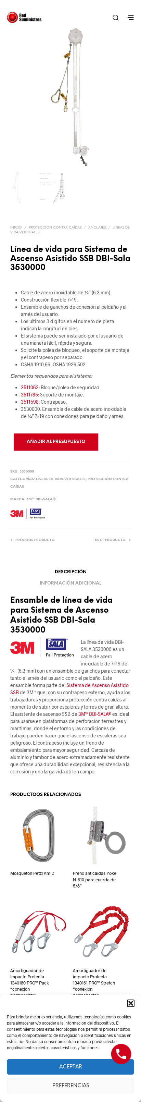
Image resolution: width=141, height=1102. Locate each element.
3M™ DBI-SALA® (41, 499)
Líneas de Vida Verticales (61, 479)
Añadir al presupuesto (56, 442)
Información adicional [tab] (70, 583)
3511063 (30, 387)
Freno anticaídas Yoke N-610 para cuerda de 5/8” (94, 879)
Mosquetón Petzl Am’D (32, 873)
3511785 (29, 394)
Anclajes (97, 228)
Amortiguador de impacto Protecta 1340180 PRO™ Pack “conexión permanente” (29, 983)
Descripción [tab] (71, 572)
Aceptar (70, 1067)
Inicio (16, 228)
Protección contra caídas (55, 228)
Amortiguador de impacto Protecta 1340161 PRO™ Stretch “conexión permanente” (94, 983)
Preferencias (70, 1086)
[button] (130, 1003)
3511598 (30, 402)
